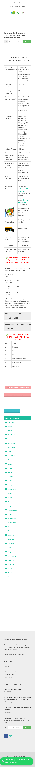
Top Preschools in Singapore (13, 689)
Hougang (10, 476)
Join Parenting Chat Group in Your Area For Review (17, 761)
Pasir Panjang (11, 518)
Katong (9, 497)
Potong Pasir (11, 522)
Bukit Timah (11, 447)
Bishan (9, 430)
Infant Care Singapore (12, 418)
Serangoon (10, 543)
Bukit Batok (11, 435)
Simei (9, 547)
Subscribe (27, 42)
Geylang (10, 468)
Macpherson (11, 506)
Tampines (10, 552)
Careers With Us (10, 674)
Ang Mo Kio (11, 422)
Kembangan (11, 501)
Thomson (10, 560)
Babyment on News (11, 672)
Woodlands (11, 573)
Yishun (9, 577)
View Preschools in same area (18, 387)
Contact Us (8, 677)
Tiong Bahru (11, 564)
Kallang (9, 493)
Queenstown (11, 531)
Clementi (10, 460)
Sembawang (11, 535)
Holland (9, 472)
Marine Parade (12, 510)
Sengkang (10, 539)
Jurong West (11, 489)
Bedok (9, 426)
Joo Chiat (10, 481)
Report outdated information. (18, 395)
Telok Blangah (11, 556)
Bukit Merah (11, 439)
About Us (8, 666)
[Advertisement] (17, 596)
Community (18, 2)
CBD (9, 451)
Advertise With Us (11, 669)
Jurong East (11, 485)
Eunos (9, 464)
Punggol (10, 527)
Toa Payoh (10, 568)
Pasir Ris (10, 514)
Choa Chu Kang (12, 456)
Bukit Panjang (11, 443)
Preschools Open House (18, 6)
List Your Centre (12, 411)
